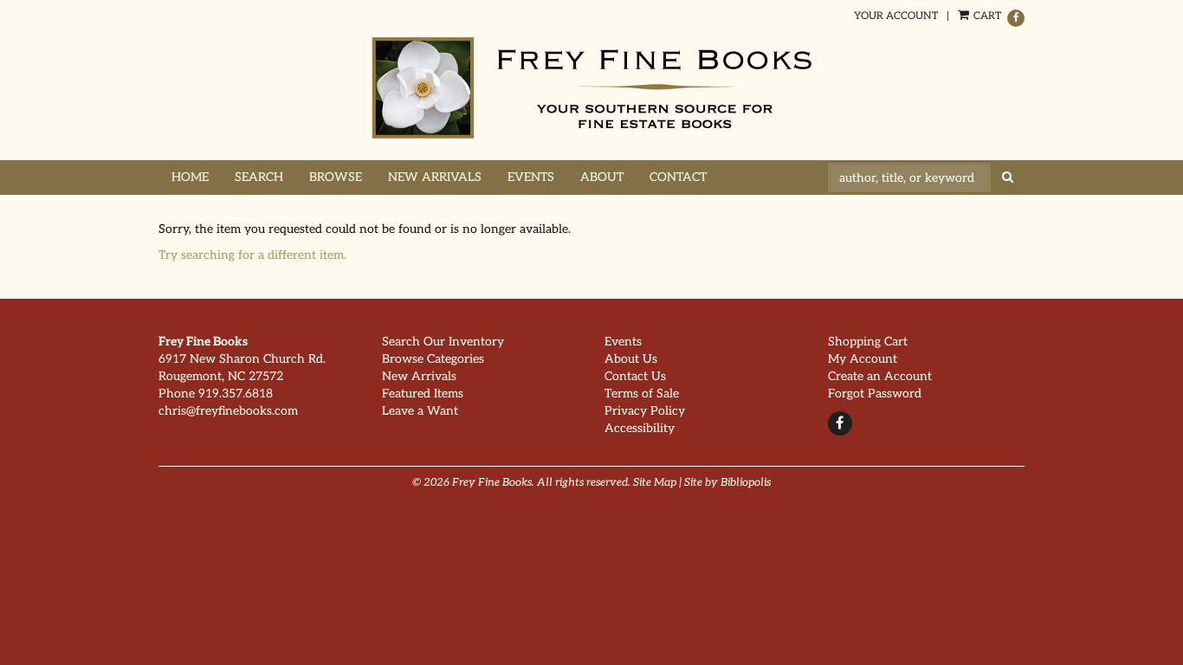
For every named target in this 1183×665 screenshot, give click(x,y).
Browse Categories (433, 359)
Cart (986, 16)
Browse (335, 177)
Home (190, 177)
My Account (862, 359)
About (602, 177)
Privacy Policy (644, 411)
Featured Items (422, 393)
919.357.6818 (235, 393)
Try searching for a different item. (252, 255)
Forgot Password (874, 393)
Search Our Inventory (443, 341)
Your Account (896, 16)
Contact (678, 177)
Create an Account (880, 376)
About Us (630, 359)
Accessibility (639, 428)
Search (259, 177)
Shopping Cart (868, 341)
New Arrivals (435, 177)
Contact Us (635, 376)
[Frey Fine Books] (591, 88)
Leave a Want (420, 411)
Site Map (654, 482)
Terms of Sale (641, 393)
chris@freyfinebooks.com (228, 411)
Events (530, 177)
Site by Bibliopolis (727, 482)
